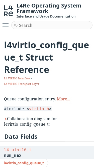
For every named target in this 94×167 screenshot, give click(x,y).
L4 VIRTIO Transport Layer (21, 84)
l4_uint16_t (18, 149)
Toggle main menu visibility (6, 24)
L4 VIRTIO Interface (17, 78)
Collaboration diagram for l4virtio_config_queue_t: (30, 121)
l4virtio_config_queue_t (24, 162)
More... (63, 99)
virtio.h (39, 108)
